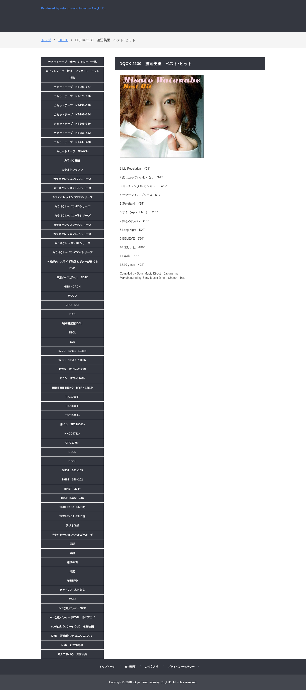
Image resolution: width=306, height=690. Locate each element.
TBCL (72, 332)
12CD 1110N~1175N (72, 369)
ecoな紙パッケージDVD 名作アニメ (72, 617)
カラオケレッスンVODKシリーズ (72, 252)
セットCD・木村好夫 (72, 589)
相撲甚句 (72, 562)
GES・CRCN (72, 286)
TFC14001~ (72, 406)
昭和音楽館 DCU (72, 323)
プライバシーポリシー (181, 666)
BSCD (72, 452)
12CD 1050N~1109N (72, 360)
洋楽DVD (72, 580)
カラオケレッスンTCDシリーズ (72, 188)
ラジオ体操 (72, 525)
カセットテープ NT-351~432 (72, 132)
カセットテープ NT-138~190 (72, 105)
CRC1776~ (72, 442)
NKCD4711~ (72, 433)
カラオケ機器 (72, 160)
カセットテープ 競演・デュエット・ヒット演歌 (72, 74)
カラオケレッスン (72, 169)
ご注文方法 (151, 666)
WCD (72, 599)
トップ (46, 40)
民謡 (72, 543)
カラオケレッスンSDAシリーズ (72, 234)
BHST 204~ (72, 488)
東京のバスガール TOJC (72, 277)
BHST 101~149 (72, 470)
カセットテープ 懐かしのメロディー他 (72, 61)
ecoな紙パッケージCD (72, 608)
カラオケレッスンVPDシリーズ (72, 224)
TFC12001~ (72, 396)
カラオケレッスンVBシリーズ (72, 215)
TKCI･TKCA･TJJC (72, 498)
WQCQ (72, 295)
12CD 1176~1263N (72, 378)
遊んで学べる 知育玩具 (72, 654)
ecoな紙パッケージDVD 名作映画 (72, 626)
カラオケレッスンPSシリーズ (72, 206)
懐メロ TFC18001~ (72, 424)
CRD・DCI (72, 305)
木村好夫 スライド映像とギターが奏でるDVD (72, 265)
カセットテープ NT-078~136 (72, 96)
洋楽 (72, 571)
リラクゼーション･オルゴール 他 (72, 534)
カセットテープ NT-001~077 (72, 87)
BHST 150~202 (72, 479)
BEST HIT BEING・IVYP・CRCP (72, 387)
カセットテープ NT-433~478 (72, 142)
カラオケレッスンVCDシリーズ (72, 178)
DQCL (63, 40)
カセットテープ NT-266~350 (72, 123)
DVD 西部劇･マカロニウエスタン (72, 635)
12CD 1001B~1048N (72, 351)
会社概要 (130, 666)
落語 (72, 553)
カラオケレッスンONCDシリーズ (72, 197)
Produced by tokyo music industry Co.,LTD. (73, 8)
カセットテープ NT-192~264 (72, 114)
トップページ (107, 666)
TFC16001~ (72, 415)
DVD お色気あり (72, 645)
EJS (72, 341)
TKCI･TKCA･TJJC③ (72, 516)
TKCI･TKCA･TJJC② (72, 507)
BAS (72, 314)
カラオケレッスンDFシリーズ (72, 243)
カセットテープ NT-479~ (72, 151)
